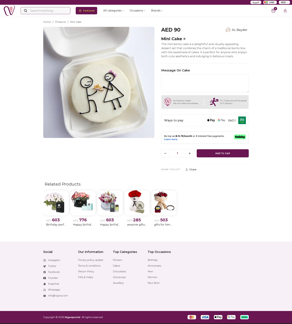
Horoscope (119, 277)
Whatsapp (54, 289)
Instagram (54, 260)
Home (47, 21)
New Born (154, 282)
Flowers (117, 260)
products (60, 21)
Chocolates (119, 271)
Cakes (116, 265)
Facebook (54, 272)
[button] (192, 317)
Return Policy (86, 271)
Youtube (53, 277)
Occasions (136, 10)
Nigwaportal (72, 317)
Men (150, 271)
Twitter (52, 266)
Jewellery (118, 282)
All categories (112, 10)
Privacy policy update (90, 260)
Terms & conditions (89, 265)
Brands (156, 10)
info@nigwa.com (58, 295)
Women (152, 277)
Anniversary (154, 265)
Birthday (153, 260)
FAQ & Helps (85, 277)
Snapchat (53, 283)
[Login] (285, 10)
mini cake (76, 21)
